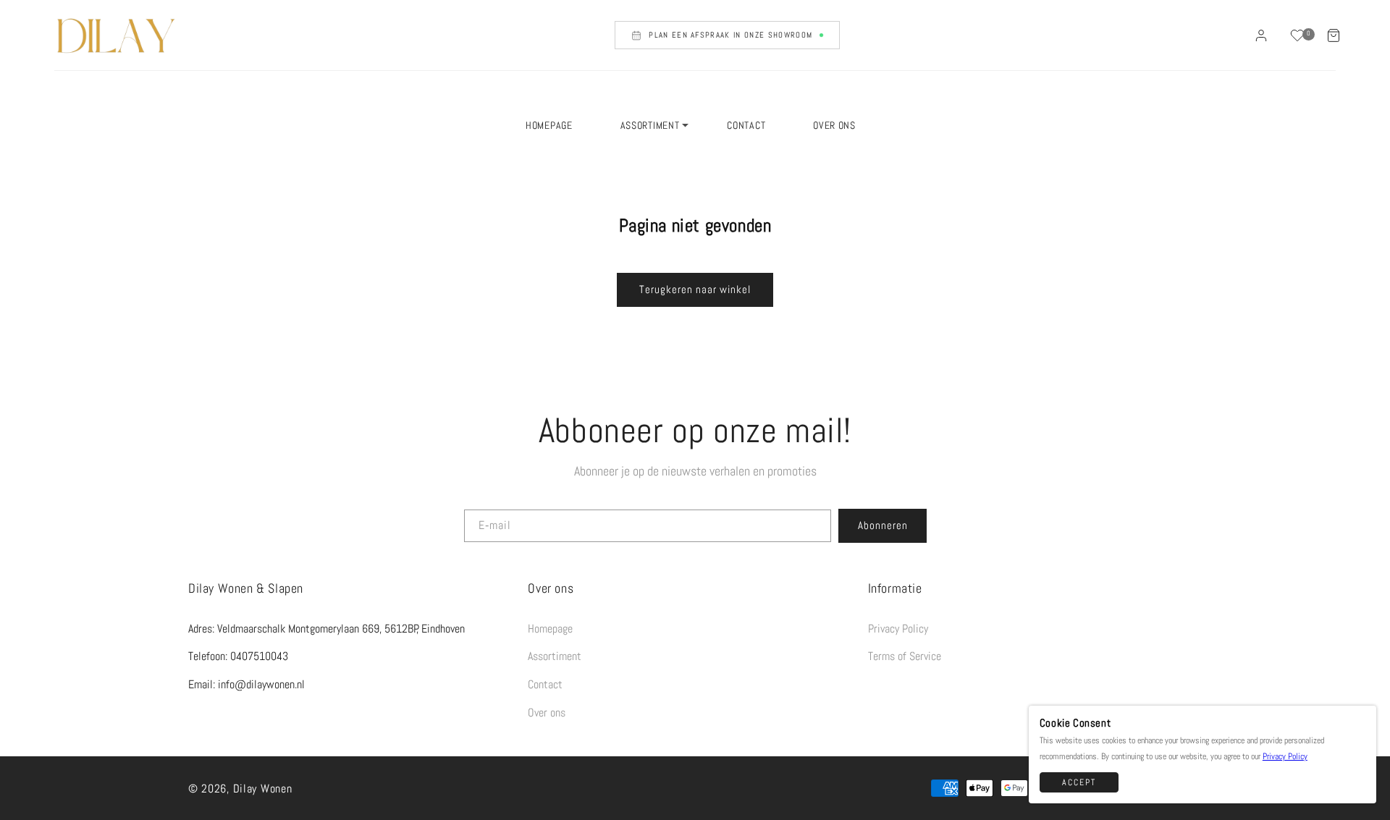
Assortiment (554, 656)
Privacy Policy (898, 628)
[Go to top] (1358, 785)
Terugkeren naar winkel (695, 289)
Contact (545, 684)
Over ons (546, 712)
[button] (1333, 35)
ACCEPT (1079, 782)
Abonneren (883, 525)
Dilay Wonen (262, 788)
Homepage (550, 628)
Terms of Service (904, 656)
